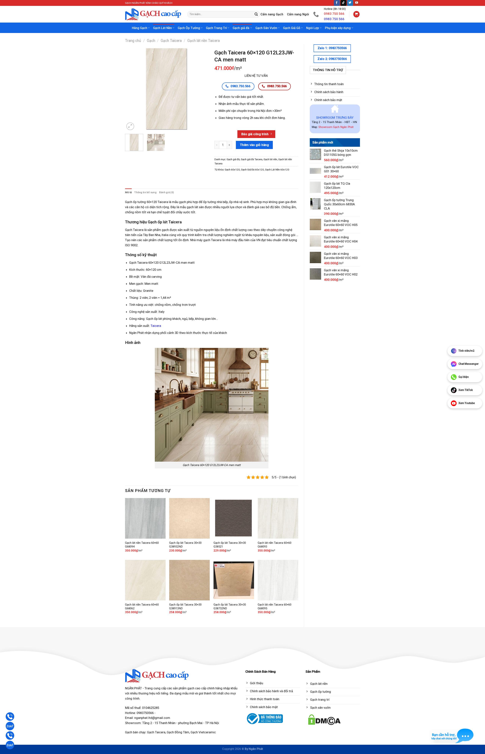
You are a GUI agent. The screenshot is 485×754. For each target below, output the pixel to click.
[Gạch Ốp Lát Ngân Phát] (153, 14)
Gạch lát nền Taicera (203, 40)
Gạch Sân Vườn (266, 28)
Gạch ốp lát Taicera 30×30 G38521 (230, 544)
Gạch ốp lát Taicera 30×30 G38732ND (230, 606)
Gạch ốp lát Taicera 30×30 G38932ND (185, 544)
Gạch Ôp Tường (189, 28)
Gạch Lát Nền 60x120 (277, 169)
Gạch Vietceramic (203, 732)
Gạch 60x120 (232, 169)
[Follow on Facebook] (337, 3)
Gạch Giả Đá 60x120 (252, 169)
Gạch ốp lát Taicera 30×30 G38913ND (185, 606)
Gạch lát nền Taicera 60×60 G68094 (142, 544)
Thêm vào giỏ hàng (254, 145)
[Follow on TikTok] (343, 3)
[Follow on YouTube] (357, 3)
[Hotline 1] (10, 716)
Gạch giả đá (241, 28)
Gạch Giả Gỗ (291, 28)
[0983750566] (316, 14)
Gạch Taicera (171, 40)
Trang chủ (133, 40)
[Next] (202, 89)
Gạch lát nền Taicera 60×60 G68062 (142, 606)
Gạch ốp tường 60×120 (141, 202)
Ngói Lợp (312, 28)
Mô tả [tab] (128, 192)
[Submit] (256, 14)
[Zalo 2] (10, 745)
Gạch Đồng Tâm (178, 732)
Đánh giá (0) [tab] (166, 192)
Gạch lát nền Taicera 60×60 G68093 (274, 544)
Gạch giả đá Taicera (251, 159)
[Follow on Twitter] (350, 3)
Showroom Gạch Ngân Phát (336, 127)
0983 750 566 (334, 14)
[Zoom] (130, 126)
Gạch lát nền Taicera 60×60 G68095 (274, 606)
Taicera (156, 326)
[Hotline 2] (10, 735)
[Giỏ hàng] (356, 14)
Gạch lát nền (270, 159)
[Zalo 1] (10, 726)
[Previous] (131, 89)
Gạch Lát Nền (162, 28)
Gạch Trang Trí (216, 28)
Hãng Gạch (139, 28)
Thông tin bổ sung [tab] (145, 192)
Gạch (151, 40)
